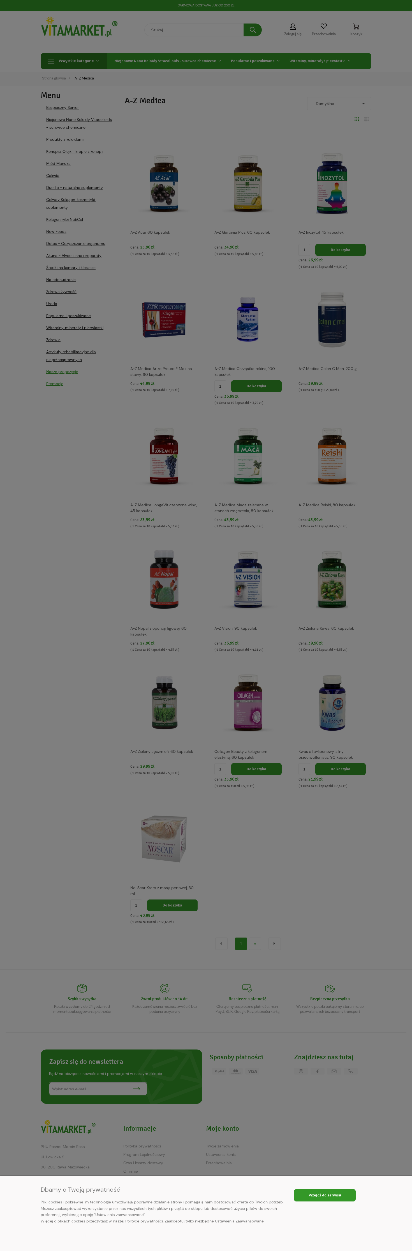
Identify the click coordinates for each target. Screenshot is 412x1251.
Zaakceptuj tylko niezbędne (189, 1221)
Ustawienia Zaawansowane (239, 1221)
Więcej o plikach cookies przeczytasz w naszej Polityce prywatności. (102, 1221)
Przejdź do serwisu (325, 1195)
